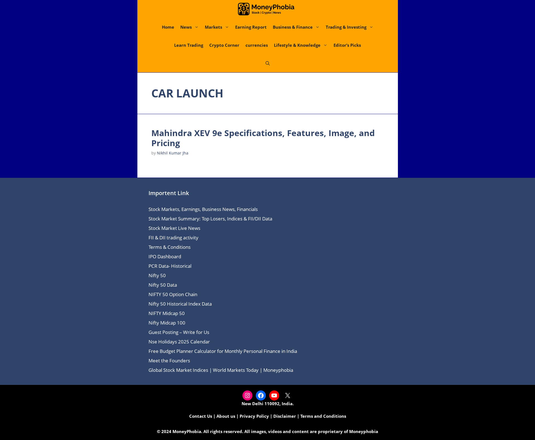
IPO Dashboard (165, 256)
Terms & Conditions (170, 247)
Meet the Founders (169, 360)
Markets (213, 27)
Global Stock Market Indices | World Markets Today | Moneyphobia (221, 370)
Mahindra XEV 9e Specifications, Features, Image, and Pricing (263, 138)
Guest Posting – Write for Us (179, 332)
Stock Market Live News (174, 228)
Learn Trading (188, 45)
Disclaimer (284, 416)
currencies (256, 45)
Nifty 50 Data (163, 285)
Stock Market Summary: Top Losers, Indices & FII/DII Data (210, 218)
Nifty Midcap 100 (167, 322)
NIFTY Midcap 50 (167, 313)
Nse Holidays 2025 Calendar (179, 341)
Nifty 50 (157, 275)
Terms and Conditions (323, 416)
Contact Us (200, 416)
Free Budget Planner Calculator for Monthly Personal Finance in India (223, 351)
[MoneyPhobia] (266, 9)
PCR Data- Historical (170, 266)
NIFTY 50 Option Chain (173, 294)
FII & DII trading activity (173, 237)
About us (226, 416)
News (186, 27)
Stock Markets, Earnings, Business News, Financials (203, 209)
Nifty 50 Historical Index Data (180, 304)
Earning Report (251, 27)
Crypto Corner (224, 45)
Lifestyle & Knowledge (297, 45)
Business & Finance (293, 27)
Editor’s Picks (347, 45)
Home (168, 27)
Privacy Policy (254, 416)
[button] (267, 63)
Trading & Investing (346, 27)
